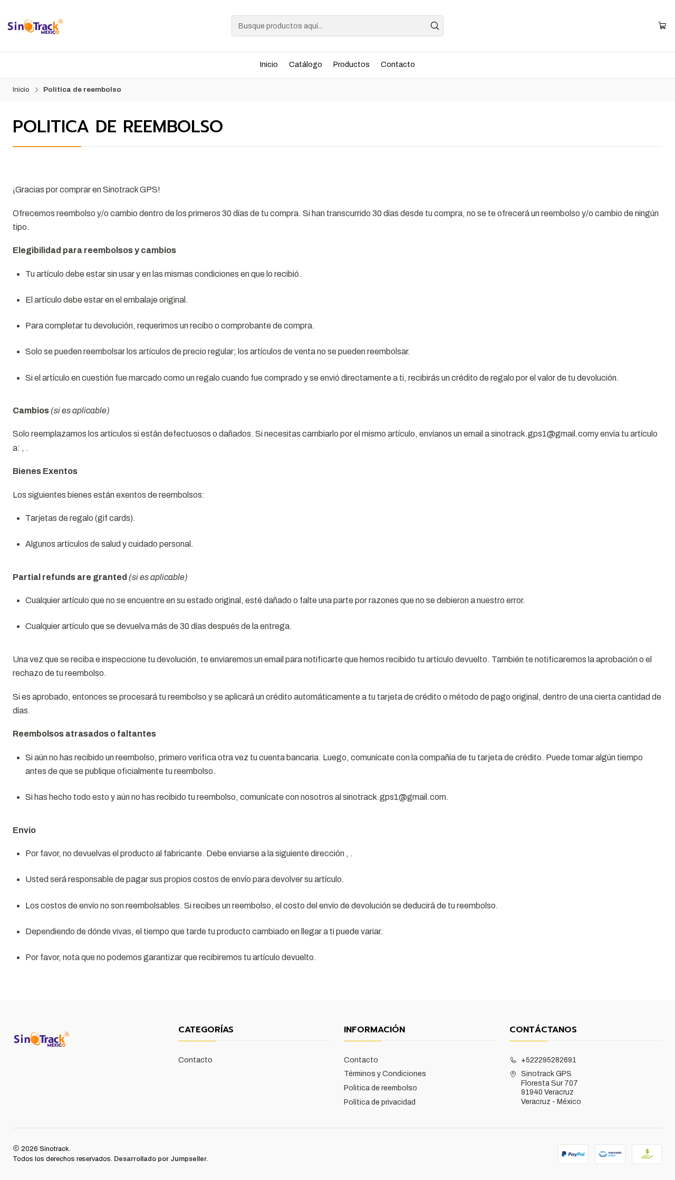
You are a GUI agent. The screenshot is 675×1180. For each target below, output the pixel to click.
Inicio (269, 65)
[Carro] (662, 26)
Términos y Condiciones (385, 1074)
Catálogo (305, 65)
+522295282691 (548, 1060)
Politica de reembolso (380, 1088)
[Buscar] (434, 25)
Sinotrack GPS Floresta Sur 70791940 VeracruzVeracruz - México (551, 1088)
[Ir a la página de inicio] (35, 26)
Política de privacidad (380, 1102)
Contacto (398, 65)
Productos (351, 65)
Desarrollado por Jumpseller (160, 1159)
